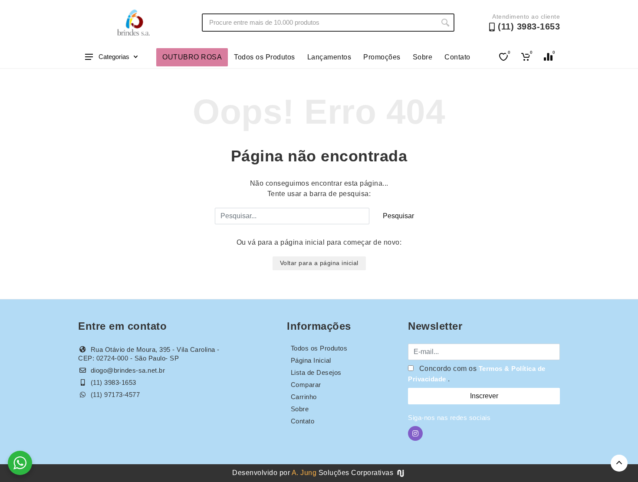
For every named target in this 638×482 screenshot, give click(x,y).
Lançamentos (329, 57)
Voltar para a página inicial (319, 262)
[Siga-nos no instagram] (415, 433)
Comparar (306, 384)
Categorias (114, 56)
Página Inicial (311, 360)
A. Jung (304, 472)
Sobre (423, 57)
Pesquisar (398, 216)
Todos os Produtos (264, 57)
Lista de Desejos (316, 372)
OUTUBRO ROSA (192, 57)
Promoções (382, 57)
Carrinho (304, 396)
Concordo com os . (477, 374)
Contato (457, 57)
